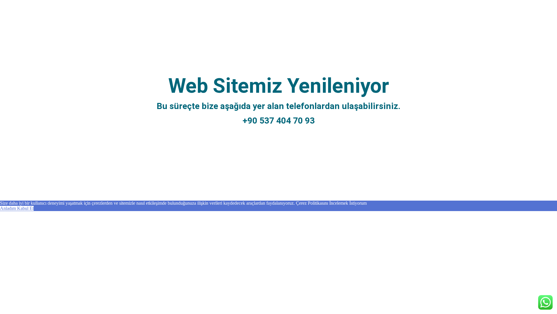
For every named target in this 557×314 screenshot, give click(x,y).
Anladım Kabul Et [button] (17, 208)
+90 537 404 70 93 (279, 120)
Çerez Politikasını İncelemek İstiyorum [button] (331, 203)
